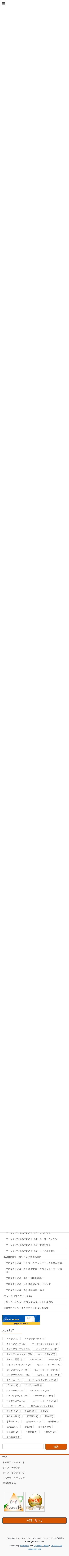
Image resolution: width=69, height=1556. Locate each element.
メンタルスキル (16, 1401)
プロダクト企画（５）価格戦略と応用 (25, 1290)
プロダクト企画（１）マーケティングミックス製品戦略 (34, 1263)
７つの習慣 (13, 1437)
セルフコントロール (48, 1364)
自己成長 (13, 1432)
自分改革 (44, 1426)
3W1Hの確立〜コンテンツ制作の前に (22, 1257)
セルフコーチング (17, 1370)
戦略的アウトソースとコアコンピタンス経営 (26, 1308)
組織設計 (12, 1426)
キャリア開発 (14, 1359)
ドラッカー (14, 1380)
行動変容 (31, 1432)
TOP (4, 1457)
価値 (44, 1411)
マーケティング (43, 1395)
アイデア (12, 1339)
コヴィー (35, 1359)
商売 (49, 1416)
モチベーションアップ (44, 1401)
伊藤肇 (29, 1411)
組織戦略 (53, 1421)
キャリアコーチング (18, 1349)
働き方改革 (13, 1416)
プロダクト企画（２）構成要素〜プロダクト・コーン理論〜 (34, 1270)
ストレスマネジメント (18, 1364)
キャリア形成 (46, 1354)
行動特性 (50, 1432)
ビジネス (12, 1385)
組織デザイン (33, 1421)
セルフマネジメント (18, 1375)
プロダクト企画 (33, 1385)
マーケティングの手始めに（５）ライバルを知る (30, 1251)
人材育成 (12, 1411)
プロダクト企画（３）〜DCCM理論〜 (25, 1278)
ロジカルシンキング (42, 1406)
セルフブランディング (46, 1370)
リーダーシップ (15, 1406)
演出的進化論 (9, 1483)
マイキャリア (15, 1390)
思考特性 (13, 1421)
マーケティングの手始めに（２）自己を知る (28, 1233)
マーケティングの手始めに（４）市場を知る (28, 1245)
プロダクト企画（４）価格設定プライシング (28, 1284)
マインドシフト (39, 1390)
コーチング (54, 1359)
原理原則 (32, 1416)
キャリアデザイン (46, 1349)
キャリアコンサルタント (45, 1344)
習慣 (28, 1426)
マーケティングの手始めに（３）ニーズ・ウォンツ (31, 1239)
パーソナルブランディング (42, 1380)
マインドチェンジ (17, 1395)
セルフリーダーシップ (48, 1375)
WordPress (24, 1546)
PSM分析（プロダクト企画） (18, 1296)
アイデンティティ (34, 1339)
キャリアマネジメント (19, 1354)
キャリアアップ (16, 1344)
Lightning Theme (41, 1546)
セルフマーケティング (13, 1478)
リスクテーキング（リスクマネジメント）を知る (28, 1302)
